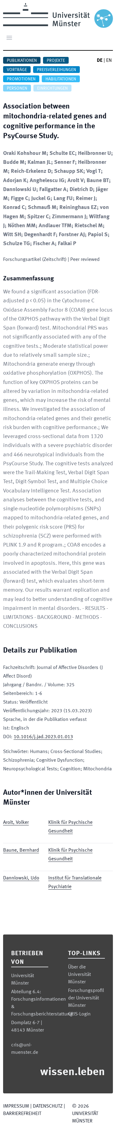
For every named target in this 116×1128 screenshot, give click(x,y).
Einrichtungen (52, 88)
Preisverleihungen (56, 70)
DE (99, 60)
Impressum (16, 1106)
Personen (17, 88)
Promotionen (21, 79)
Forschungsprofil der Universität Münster (86, 998)
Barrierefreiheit (22, 1113)
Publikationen (22, 60)
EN (109, 60)
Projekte (56, 60)
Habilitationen (60, 79)
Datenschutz (47, 1106)
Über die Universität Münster (79, 975)
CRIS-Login (79, 1014)
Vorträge (17, 70)
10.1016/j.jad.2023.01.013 (43, 736)
